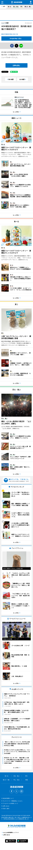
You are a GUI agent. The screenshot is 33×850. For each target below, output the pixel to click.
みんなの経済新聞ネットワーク (16, 826)
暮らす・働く (28, 6)
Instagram (21, 791)
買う (22, 6)
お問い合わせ (6, 806)
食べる (9, 6)
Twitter (16, 791)
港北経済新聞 (16, 2)
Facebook (11, 791)
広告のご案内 (6, 808)
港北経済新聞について (8, 798)
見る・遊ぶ (16, 6)
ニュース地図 (5, 23)
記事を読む (16, 65)
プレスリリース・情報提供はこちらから (12, 801)
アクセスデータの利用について (10, 803)
